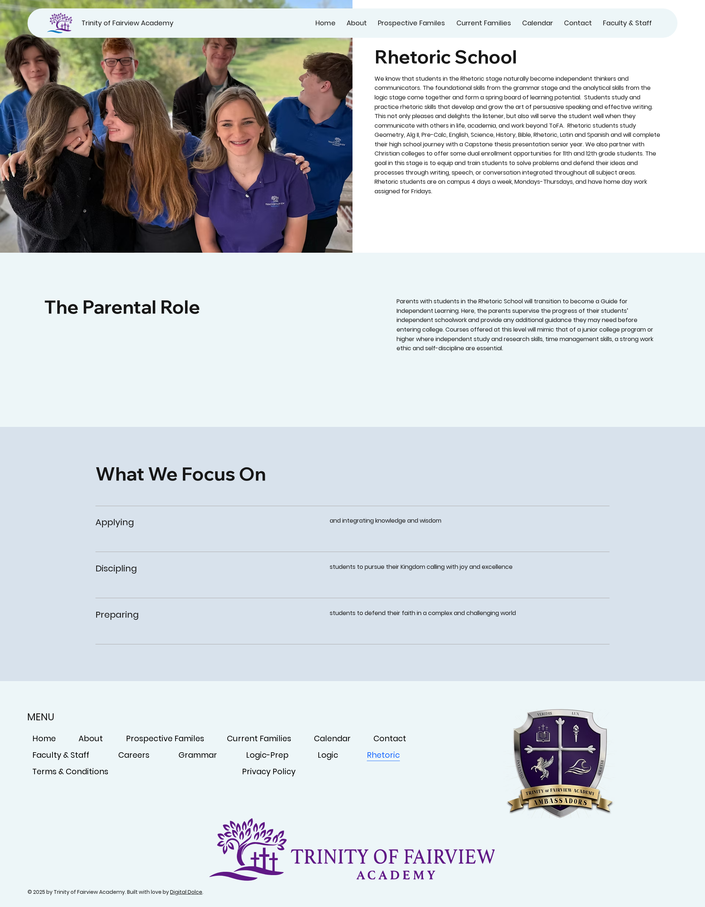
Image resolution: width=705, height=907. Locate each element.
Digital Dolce (186, 892)
